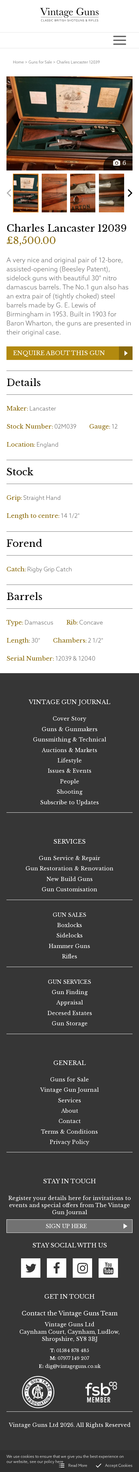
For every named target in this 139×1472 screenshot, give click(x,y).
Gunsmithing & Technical (69, 739)
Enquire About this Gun (59, 353)
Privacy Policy (69, 1142)
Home (18, 62)
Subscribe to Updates (69, 802)
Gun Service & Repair (69, 858)
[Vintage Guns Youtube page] (108, 1268)
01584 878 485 (72, 1350)
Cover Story (69, 718)
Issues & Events (69, 771)
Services (69, 1100)
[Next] (129, 193)
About (69, 1111)
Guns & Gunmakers (70, 729)
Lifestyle (70, 760)
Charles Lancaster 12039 (78, 62)
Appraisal (69, 1002)
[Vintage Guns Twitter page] (30, 1268)
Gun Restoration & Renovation (69, 868)
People (69, 781)
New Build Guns (70, 879)
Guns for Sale (40, 62)
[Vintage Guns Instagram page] (82, 1268)
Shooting (69, 792)
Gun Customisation (69, 889)
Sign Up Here (66, 1226)
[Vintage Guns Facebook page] (56, 1268)
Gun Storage (70, 1023)
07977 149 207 (73, 1358)
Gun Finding (70, 992)
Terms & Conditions (69, 1131)
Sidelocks (69, 935)
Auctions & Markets (69, 750)
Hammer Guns (69, 946)
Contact (70, 1121)
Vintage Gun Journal (69, 1090)
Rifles (69, 956)
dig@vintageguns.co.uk (73, 1366)
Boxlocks (69, 925)
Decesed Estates (69, 1013)
